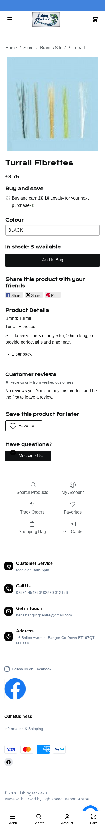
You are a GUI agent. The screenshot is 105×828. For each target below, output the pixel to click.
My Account (73, 492)
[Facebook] (8, 762)
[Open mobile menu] (9, 19)
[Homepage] (52, 19)
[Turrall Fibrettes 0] (52, 104)
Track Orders (32, 512)
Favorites (73, 512)
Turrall (79, 47)
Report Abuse (77, 798)
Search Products (32, 492)
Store (28, 47)
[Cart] (95, 19)
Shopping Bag (32, 531)
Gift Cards (72, 531)
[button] (23, 425)
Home (11, 47)
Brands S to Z (53, 47)
